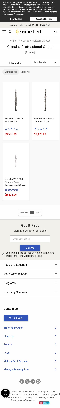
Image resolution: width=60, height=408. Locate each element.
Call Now (17, 318)
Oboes (26, 40)
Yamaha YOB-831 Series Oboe (14, 120)
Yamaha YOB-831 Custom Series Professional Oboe (15, 182)
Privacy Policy (30, 5)
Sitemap (28, 397)
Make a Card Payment (16, 361)
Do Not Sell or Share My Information (20, 392)
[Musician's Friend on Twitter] (27, 381)
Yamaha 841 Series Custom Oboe (44, 120)
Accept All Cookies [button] (44, 19)
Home (13, 40)
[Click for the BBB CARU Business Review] (44, 402)
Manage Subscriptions (16, 369)
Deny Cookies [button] (16, 19)
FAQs (7, 352)
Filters (12, 62)
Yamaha (9, 71)
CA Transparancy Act (13, 397)
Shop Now (45, 25)
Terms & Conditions (30, 394)
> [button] (19, 40)
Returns (8, 344)
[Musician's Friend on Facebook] (21, 381)
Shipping (9, 336)
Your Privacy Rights (50, 394)
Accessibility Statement (45, 397)
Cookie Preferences (15, 14)
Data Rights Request (46, 392)
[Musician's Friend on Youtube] (33, 381)
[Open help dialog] (5, 393)
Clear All (25, 71)
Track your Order (13, 327)
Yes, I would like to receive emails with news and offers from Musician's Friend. (30, 254)
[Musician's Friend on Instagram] (38, 381)
